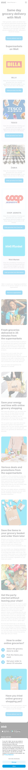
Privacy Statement (9, 754)
